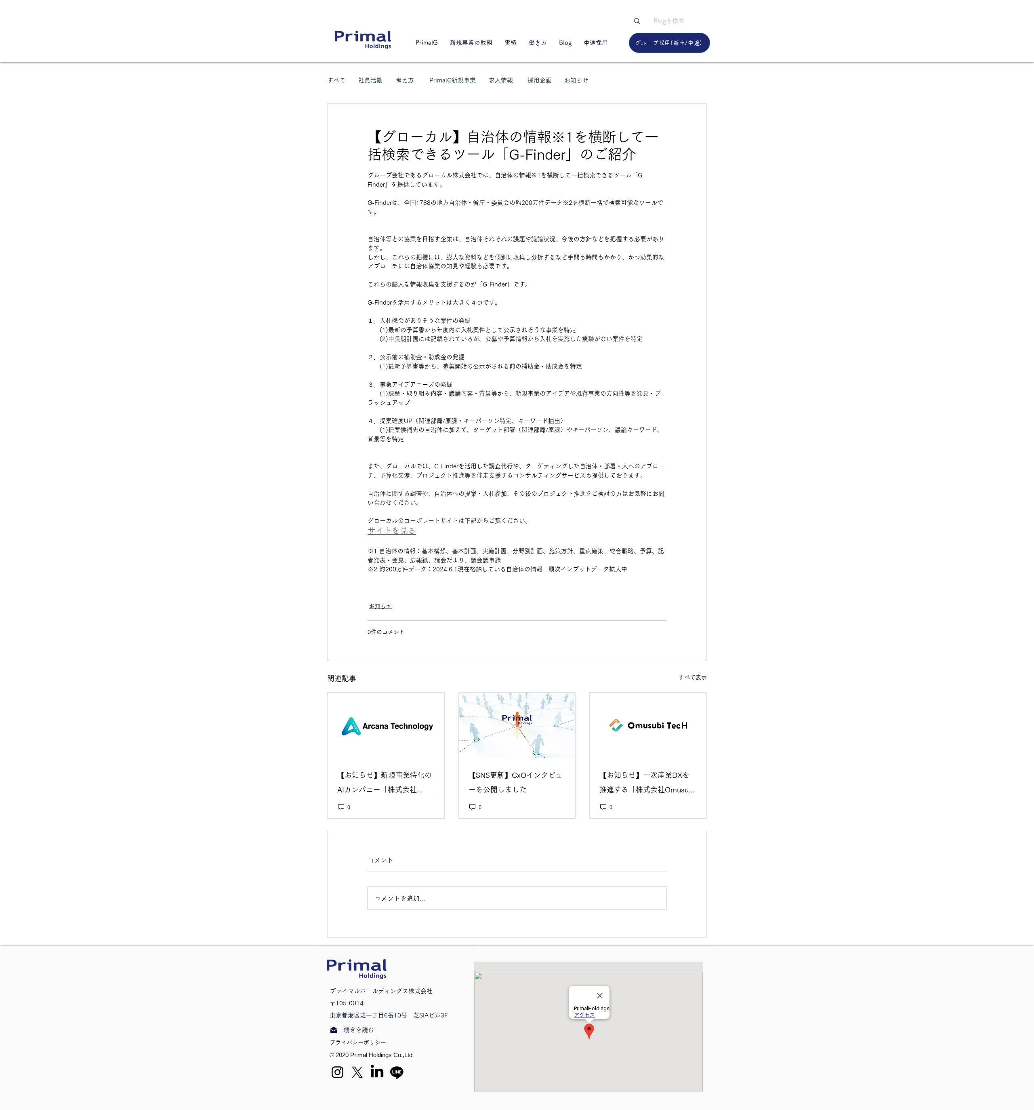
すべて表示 (693, 677)
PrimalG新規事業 (452, 80)
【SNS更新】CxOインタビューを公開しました (516, 782)
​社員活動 (370, 80)
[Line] (397, 1072)
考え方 (405, 80)
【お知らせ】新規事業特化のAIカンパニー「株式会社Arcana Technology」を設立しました (384, 784)
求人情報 (501, 80)
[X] (357, 1072)
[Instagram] (337, 1072)
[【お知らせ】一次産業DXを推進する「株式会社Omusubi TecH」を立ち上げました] (648, 725)
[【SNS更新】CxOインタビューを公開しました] (517, 725)
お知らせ (576, 80)
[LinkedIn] (377, 1072)
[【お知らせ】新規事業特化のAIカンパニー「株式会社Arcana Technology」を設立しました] (386, 725)
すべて (336, 80)
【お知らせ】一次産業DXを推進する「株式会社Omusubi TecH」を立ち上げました (646, 784)
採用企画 (540, 80)
